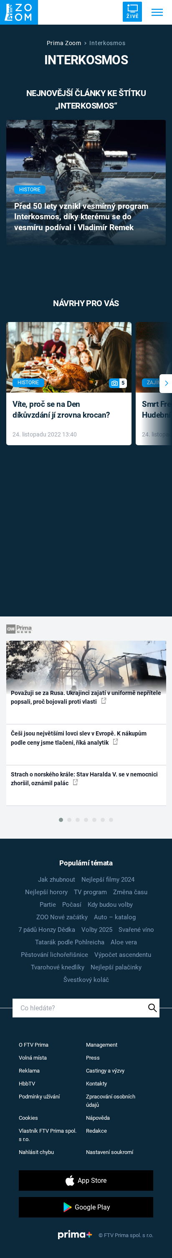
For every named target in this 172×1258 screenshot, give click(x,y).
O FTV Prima (33, 1045)
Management (101, 1045)
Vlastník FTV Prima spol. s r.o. (47, 1135)
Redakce (96, 1131)
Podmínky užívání (39, 1096)
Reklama (29, 1071)
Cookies (28, 1118)
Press (93, 1058)
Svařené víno (136, 929)
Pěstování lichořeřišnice (54, 955)
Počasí (71, 904)
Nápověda (98, 1118)
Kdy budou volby (110, 904)
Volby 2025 (96, 929)
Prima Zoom (64, 43)
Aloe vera (124, 942)
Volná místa (33, 1058)
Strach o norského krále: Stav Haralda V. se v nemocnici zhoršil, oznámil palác (84, 778)
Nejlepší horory (46, 892)
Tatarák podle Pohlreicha (69, 942)
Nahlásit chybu (36, 1152)
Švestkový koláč (86, 980)
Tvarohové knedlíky (57, 967)
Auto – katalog (115, 917)
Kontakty (96, 1083)
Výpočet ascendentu (122, 955)
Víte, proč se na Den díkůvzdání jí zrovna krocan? (61, 410)
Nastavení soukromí (109, 1152)
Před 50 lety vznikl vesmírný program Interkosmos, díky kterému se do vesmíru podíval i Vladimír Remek (81, 217)
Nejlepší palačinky (116, 967)
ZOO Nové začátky (62, 917)
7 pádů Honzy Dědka (46, 929)
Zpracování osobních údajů (110, 1100)
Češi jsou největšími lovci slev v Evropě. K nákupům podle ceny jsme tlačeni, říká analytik (79, 738)
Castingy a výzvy (105, 1071)
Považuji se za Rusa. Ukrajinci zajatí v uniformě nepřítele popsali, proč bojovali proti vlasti (86, 697)
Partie (48, 904)
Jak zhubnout (56, 879)
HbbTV (27, 1083)
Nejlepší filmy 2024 (107, 879)
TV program (90, 892)
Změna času (130, 892)
